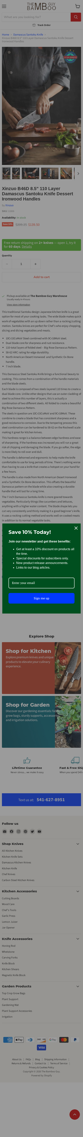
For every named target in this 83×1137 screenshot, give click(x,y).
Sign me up (41, 598)
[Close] (76, 528)
